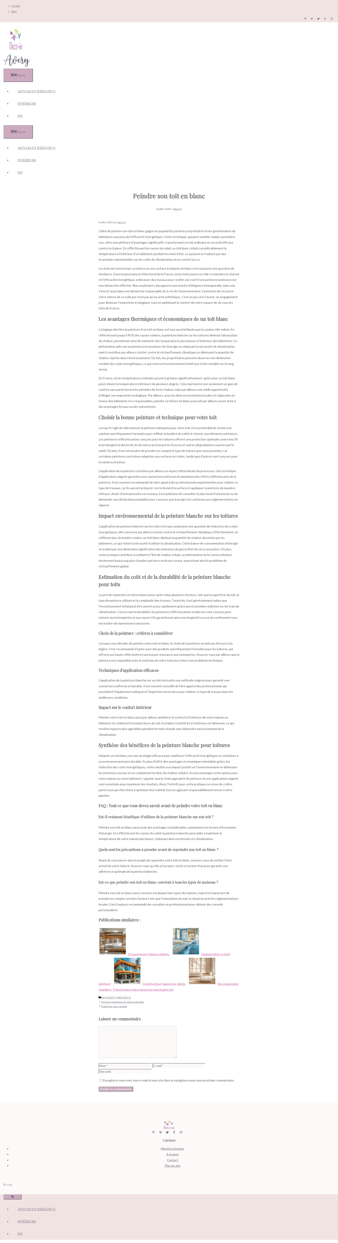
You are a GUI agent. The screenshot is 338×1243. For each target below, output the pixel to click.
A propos (172, 1154)
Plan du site (172, 1166)
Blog (14, 11)
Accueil (15, 6)
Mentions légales (172, 1149)
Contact (172, 1160)
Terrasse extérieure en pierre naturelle (122, 1001)
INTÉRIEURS (27, 103)
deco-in (177, 208)
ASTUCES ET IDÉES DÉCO (36, 91)
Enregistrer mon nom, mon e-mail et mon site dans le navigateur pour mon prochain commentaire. (169, 1080)
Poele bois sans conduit (114, 1006)
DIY (20, 116)
